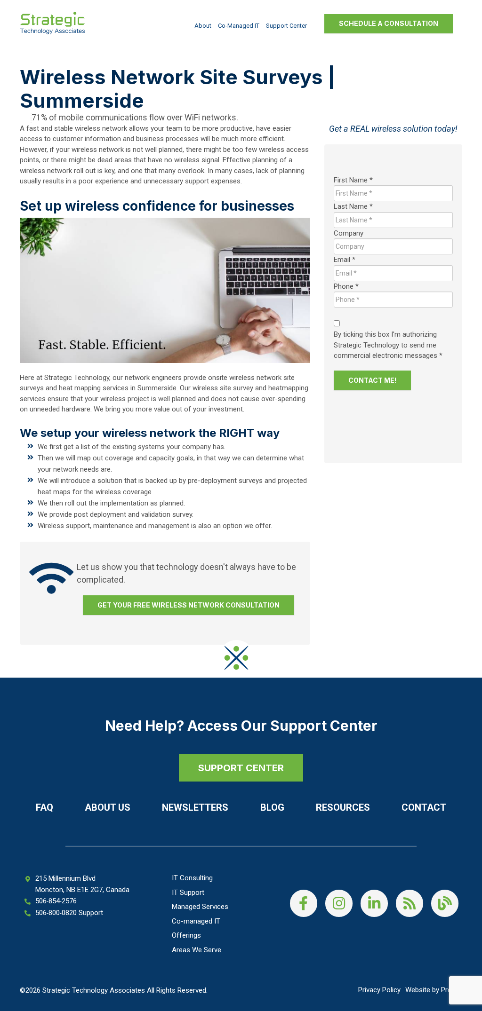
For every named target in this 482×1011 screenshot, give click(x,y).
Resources (343, 807)
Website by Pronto (433, 990)
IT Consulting (192, 878)
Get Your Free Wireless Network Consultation (188, 605)
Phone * (346, 286)
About (202, 25)
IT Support (188, 892)
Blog (272, 807)
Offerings (186, 935)
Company (348, 233)
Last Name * (353, 206)
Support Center (286, 25)
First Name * (353, 180)
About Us (107, 807)
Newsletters (195, 807)
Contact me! (372, 380)
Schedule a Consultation (388, 23)
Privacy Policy (379, 990)
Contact (424, 807)
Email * (344, 259)
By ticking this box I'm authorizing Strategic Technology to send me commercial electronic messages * (388, 345)
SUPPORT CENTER (241, 768)
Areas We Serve (196, 950)
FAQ (44, 807)
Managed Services (200, 906)
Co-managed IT (238, 25)
